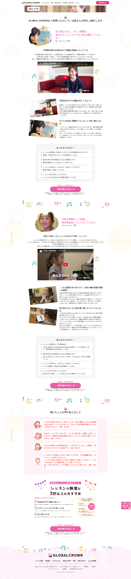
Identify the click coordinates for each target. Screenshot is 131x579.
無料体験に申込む (65, 189)
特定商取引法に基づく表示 (76, 569)
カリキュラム (57, 561)
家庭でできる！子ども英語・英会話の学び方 (46, 566)
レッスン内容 (39, 561)
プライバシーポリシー (53, 569)
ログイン (78, 2)
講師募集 (86, 566)
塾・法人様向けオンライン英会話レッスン (70, 566)
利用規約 (93, 566)
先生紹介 (47, 561)
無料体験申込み (103, 2)
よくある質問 (64, 2)
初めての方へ (72, 2)
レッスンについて (45, 2)
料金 (52, 2)
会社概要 (64, 569)
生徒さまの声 (57, 2)
